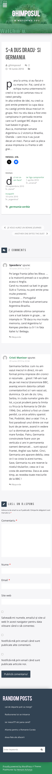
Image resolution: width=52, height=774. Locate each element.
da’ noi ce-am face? (17, 178)
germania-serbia (19, 206)
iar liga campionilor (35, 177)
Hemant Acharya (24, 769)
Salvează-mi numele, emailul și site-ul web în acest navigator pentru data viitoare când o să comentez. (23, 621)
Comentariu (9, 520)
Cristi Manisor (18, 357)
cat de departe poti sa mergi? (18, 707)
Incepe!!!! (10, 193)
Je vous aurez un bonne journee (24, 227)
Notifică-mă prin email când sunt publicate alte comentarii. (20, 643)
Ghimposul (26, 13)
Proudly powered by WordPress (17, 766)
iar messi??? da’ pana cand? (17, 722)
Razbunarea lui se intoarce (17, 714)
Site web (6, 595)
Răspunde (16, 337)
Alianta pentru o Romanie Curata (20, 729)
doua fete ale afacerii (15, 737)
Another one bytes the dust (30, 233)
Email (5, 580)
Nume (6, 564)
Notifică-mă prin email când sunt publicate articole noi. (20, 662)
